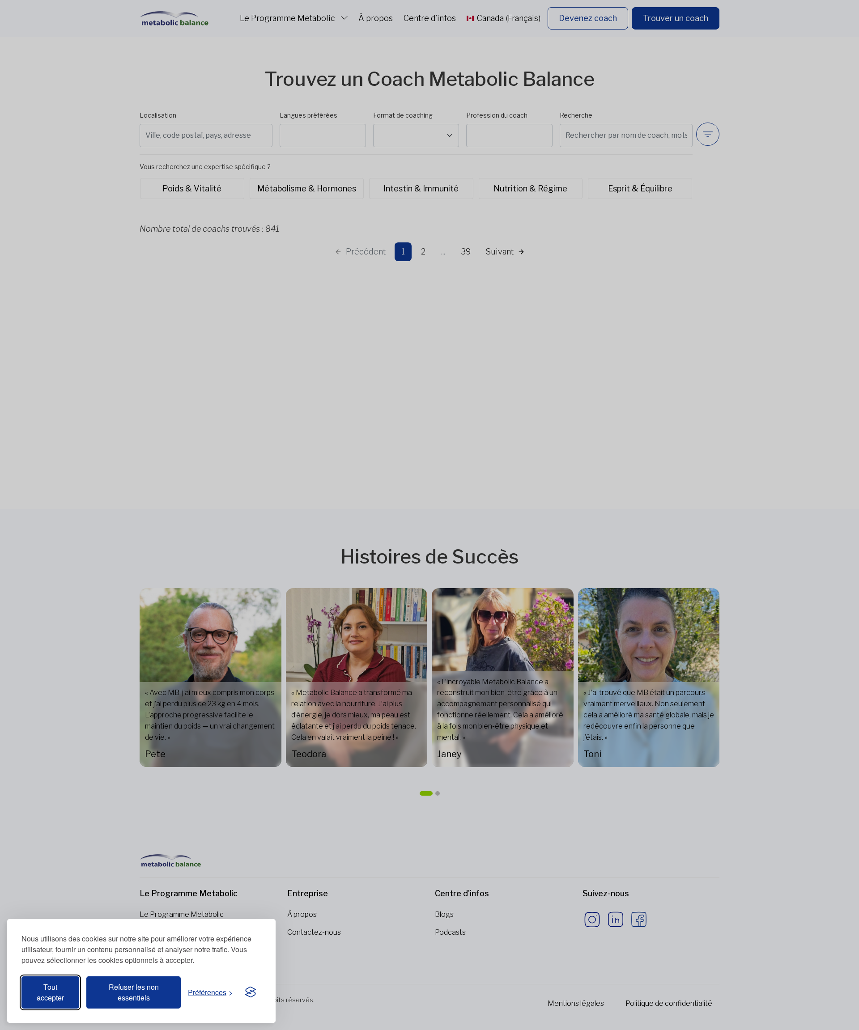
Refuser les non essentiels (134, 992)
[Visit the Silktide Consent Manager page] (250, 992)
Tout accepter (50, 992)
